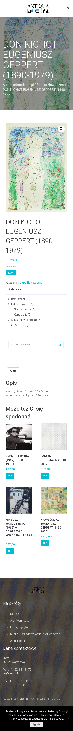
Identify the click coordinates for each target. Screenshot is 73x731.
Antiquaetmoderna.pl (18, 85)
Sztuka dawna (19, 304)
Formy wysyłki (19, 627)
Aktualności (17, 640)
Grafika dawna (22, 309)
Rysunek (19, 325)
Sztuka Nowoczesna (51, 85)
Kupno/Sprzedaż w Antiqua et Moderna (35, 634)
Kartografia (20, 314)
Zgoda (36, 724)
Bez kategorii (18, 298)
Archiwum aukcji (20, 620)
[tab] (13, 370)
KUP (11, 272)
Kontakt (15, 614)
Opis (13, 370)
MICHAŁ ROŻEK (28, 699)
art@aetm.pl (10, 673)
